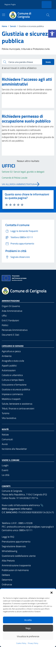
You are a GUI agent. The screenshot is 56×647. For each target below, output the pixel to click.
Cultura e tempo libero (13, 380)
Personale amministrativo (14, 330)
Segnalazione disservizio (14, 546)
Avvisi (5, 444)
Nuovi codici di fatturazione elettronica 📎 (22, 505)
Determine (7, 579)
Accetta (28, 620)
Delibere (6, 575)
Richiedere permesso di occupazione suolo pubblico (26, 118)
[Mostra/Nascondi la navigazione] (3, 15)
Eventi (5, 470)
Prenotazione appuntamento (16, 541)
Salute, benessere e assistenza (17, 403)
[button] (52, 34)
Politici (5, 325)
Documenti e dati (10, 334)
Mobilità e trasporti (11, 399)
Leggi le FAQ (8, 537)
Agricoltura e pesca (11, 351)
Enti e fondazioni (10, 320)
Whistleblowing (9, 551)
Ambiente (6, 356)
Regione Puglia (10, 4)
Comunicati (7, 439)
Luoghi (5, 465)
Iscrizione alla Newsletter (14, 449)
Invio (48, 62)
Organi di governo (11, 306)
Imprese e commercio (12, 394)
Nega (28, 628)
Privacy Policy (33, 643)
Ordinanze (7, 584)
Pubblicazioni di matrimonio (15, 570)
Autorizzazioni (9, 370)
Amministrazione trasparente (16, 565)
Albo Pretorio (8, 560)
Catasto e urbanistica (12, 375)
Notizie (5, 434)
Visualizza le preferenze (28, 636)
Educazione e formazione (14, 384)
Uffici (4, 315)
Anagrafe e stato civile (13, 361)
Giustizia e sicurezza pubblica (16, 389)
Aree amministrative (12, 311)
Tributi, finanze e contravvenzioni (18, 408)
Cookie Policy (21, 643)
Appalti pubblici (9, 365)
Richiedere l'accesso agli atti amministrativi (27, 81)
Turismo (5, 413)
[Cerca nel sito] (48, 15)
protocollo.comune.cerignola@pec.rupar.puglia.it (30, 526)
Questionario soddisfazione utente (19, 556)
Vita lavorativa (9, 418)
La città (5, 475)
